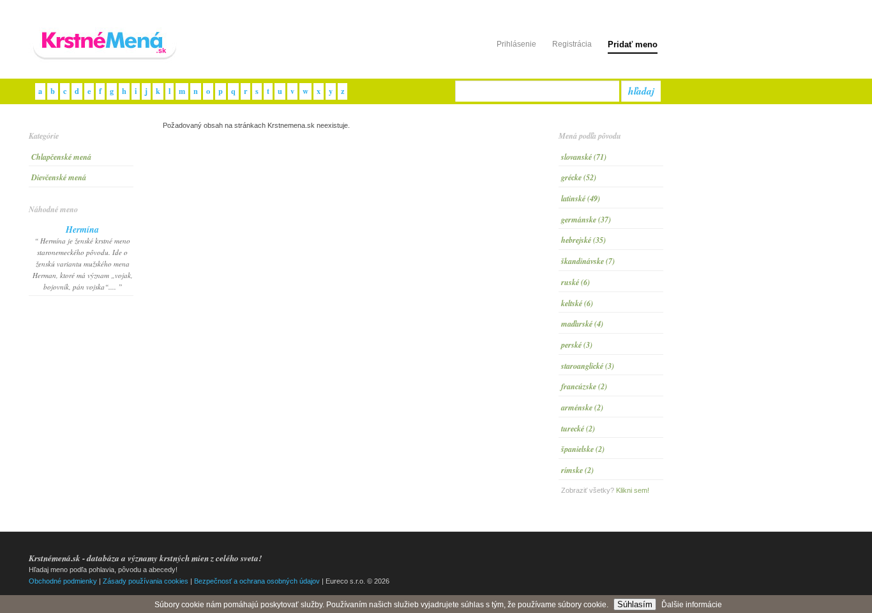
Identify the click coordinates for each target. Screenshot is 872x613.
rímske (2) (577, 470)
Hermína (82, 229)
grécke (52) (578, 177)
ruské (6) (575, 282)
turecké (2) (578, 428)
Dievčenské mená (58, 177)
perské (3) (576, 344)
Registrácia (572, 44)
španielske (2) (583, 449)
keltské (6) (577, 303)
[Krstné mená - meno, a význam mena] (105, 60)
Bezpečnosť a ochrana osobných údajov (257, 581)
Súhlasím (634, 604)
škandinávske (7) (588, 261)
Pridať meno (633, 44)
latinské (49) (580, 198)
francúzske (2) (584, 386)
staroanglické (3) (587, 366)
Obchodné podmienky (63, 581)
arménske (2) (582, 407)
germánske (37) (586, 219)
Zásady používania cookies (145, 581)
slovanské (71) (583, 156)
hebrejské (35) (583, 240)
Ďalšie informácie (691, 604)
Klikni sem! (632, 490)
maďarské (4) (582, 323)
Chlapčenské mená (61, 156)
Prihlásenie (516, 44)
